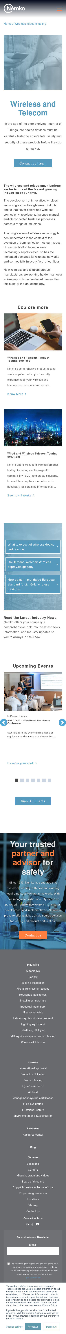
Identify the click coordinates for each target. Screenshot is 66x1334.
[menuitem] (33, 1053)
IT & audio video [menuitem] (33, 1012)
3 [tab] (27, 780)
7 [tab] (49, 780)
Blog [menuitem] (33, 1147)
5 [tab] (38, 780)
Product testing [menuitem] (33, 1080)
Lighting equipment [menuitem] (33, 1024)
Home (8, 23)
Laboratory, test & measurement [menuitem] (33, 1018)
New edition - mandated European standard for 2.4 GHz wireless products (32, 584)
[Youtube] (37, 1224)
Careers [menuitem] (33, 1169)
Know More (15, 394)
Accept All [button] (33, 1326)
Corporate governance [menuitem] (33, 1193)
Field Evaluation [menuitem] (33, 1104)
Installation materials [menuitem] (33, 1000)
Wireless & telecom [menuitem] (33, 1042)
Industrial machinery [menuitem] (32, 1006)
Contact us (33, 935)
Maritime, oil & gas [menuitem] (33, 1030)
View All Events (33, 801)
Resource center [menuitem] (33, 1134)
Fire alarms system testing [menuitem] (32, 988)
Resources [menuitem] (33, 1128)
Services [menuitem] (33, 1062)
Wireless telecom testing (30, 23)
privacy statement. (34, 1277)
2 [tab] (22, 780)
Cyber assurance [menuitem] (32, 1086)
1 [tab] (16, 780)
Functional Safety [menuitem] (33, 1110)
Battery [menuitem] (33, 977)
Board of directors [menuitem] (33, 1181)
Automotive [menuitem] (33, 971)
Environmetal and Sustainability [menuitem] (33, 1115)
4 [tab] (33, 780)
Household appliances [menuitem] (33, 994)
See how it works (19, 495)
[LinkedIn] (27, 1224)
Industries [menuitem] (33, 964)
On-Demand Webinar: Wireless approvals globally (29, 564)
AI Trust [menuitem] (33, 1092)
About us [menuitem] (33, 1157)
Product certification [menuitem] (33, 1074)
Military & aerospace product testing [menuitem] (33, 1036)
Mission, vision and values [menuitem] (33, 1175)
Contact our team (33, 163)
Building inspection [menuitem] (33, 982)
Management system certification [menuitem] (33, 1098)
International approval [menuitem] (33, 1068)
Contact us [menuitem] (33, 1211)
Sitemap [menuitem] (33, 1205)
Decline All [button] (51, 1326)
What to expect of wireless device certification (31, 546)
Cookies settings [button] (14, 1326)
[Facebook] (32, 1224)
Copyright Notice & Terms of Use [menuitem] (33, 1187)
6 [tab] (44, 780)
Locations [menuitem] (33, 1163)
